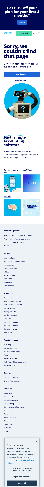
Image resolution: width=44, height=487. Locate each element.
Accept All (22, 483)
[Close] (36, 441)
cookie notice (20, 460)
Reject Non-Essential (22, 476)
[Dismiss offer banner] (39, 4)
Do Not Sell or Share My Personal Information (22, 469)
